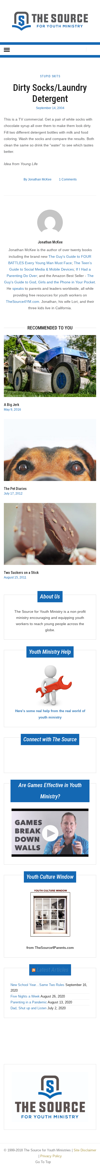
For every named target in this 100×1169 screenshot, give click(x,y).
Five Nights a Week (25, 996)
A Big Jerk (11, 405)
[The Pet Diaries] (50, 450)
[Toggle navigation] (7, 49)
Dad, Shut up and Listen (28, 1008)
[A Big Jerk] (50, 366)
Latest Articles (52, 970)
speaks (18, 288)
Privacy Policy (51, 1156)
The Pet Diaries (15, 489)
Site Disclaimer (85, 1150)
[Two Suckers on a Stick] (50, 534)
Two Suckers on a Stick (21, 573)
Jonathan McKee (38, 179)
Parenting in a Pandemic (29, 1002)
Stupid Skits (50, 76)
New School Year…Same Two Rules (37, 985)
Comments (68, 179)
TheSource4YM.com (22, 301)
